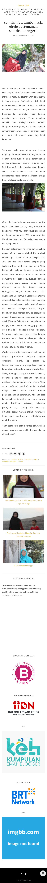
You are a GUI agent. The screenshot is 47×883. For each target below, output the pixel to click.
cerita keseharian (31, 459)
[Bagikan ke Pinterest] (19, 454)
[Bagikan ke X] (15, 454)
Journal (5, 461)
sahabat (13, 461)
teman (20, 461)
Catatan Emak (23, 5)
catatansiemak (17, 459)
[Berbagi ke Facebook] (11, 454)
